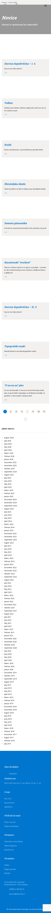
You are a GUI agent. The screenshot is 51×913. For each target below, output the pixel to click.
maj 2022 (7, 589)
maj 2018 (7, 722)
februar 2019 (9, 700)
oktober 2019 (9, 676)
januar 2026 (8, 459)
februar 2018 (9, 731)
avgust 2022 (9, 580)
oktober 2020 (9, 645)
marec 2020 (8, 663)
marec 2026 (8, 453)
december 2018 (10, 706)
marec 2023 (8, 558)
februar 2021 (9, 632)
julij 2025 (7, 478)
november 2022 (10, 570)
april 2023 (8, 555)
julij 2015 (7, 744)
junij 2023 (8, 549)
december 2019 (10, 672)
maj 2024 (7, 518)
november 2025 (10, 465)
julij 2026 (7, 441)
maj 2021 (7, 623)
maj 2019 (7, 691)
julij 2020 (7, 651)
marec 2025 (8, 490)
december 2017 (10, 734)
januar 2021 (8, 635)
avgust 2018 (9, 713)
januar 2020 (8, 669)
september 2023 (10, 540)
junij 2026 (8, 444)
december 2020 (10, 638)
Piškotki (7, 873)
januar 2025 (8, 496)
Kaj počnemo (9, 803)
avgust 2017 (9, 737)
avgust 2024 (9, 509)
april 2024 (8, 521)
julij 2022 (7, 583)
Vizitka (6, 865)
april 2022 (8, 592)
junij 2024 (8, 515)
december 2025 (10, 462)
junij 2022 (8, 586)
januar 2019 (8, 703)
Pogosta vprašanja (11, 826)
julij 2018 (7, 716)
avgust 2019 (9, 682)
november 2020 (10, 642)
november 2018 (10, 710)
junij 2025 (8, 481)
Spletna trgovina (10, 846)
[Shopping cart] (38, 6)
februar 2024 (9, 527)
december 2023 (10, 533)
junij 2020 (8, 654)
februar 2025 (9, 493)
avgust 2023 (9, 543)
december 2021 (10, 604)
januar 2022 (8, 601)
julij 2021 (7, 617)
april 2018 (8, 725)
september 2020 (10, 648)
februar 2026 (9, 456)
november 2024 (10, 502)
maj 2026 (7, 447)
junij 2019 (8, 688)
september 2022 (10, 577)
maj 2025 (7, 484)
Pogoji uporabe (10, 869)
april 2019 (8, 694)
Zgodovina (8, 807)
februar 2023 (9, 561)
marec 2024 (8, 524)
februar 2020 (9, 666)
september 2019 (10, 679)
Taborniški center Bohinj (13, 841)
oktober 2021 (9, 608)
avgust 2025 (9, 475)
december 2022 (10, 567)
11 (44, 411)
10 (38, 411)
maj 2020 (7, 657)
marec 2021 (8, 629)
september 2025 (10, 472)
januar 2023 (8, 564)
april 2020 (8, 660)
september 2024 (10, 506)
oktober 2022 (9, 574)
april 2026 (8, 450)
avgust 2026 (9, 438)
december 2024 (10, 499)
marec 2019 (8, 697)
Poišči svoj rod (9, 822)
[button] (45, 5)
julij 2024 (7, 512)
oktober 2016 (9, 740)
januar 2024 (8, 530)
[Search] (35, 6)
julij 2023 (7, 546)
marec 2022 (8, 595)
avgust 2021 (9, 614)
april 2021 (8, 626)
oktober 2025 (9, 468)
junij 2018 (8, 719)
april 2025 (8, 487)
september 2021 (10, 611)
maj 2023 (7, 552)
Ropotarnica (9, 850)
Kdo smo (7, 798)
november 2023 (10, 536)
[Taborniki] (15, 5)
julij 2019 (7, 685)
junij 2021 (8, 620)
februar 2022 (9, 598)
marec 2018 (8, 728)
